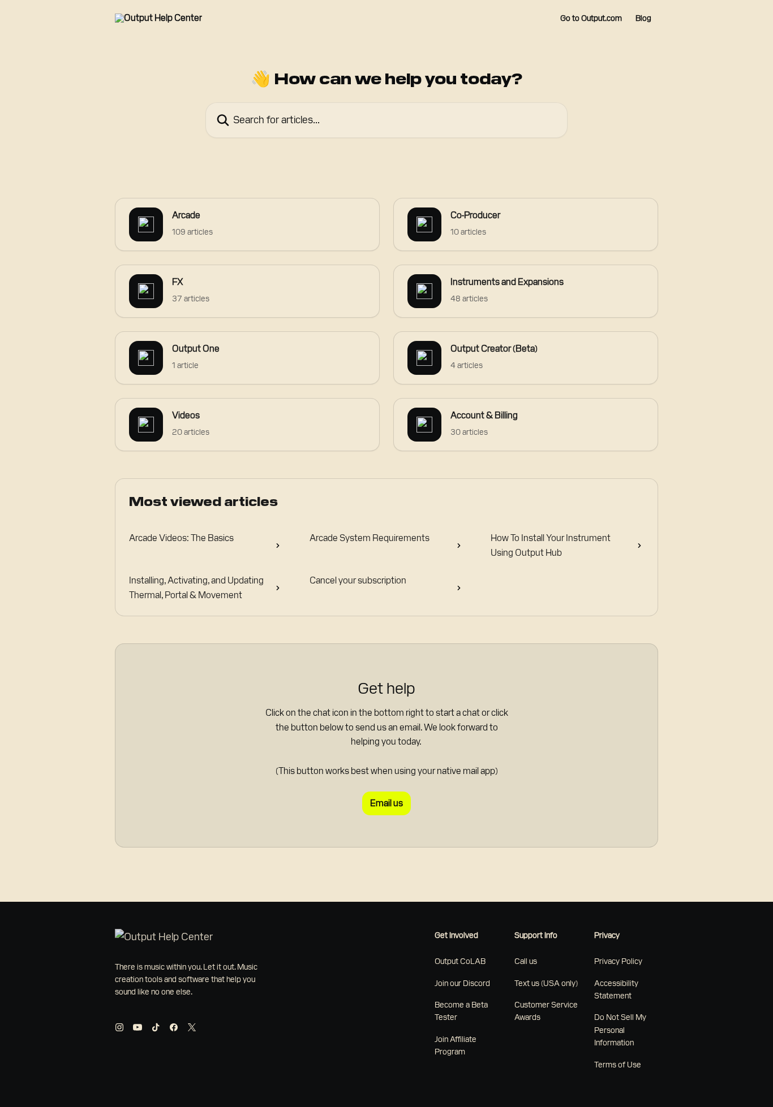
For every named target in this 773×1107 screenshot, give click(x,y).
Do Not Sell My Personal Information (620, 1030)
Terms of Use (617, 1065)
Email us (386, 803)
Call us (525, 961)
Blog (643, 18)
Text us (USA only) (546, 983)
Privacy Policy (618, 961)
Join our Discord (462, 983)
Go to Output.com (591, 18)
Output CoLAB (460, 961)
